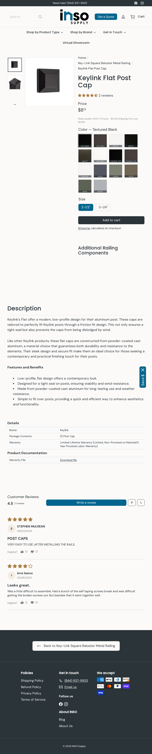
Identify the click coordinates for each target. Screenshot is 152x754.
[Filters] (132, 502)
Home (82, 58)
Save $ (142, 380)
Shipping (84, 228)
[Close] (142, 369)
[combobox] (26, 16)
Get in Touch (113, 32)
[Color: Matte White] (122, 267)
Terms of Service (33, 699)
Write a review (86, 503)
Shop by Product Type (43, 32)
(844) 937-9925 (77, 3)
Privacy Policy (31, 693)
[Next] (14, 103)
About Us (66, 726)
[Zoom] (49, 82)
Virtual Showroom (76, 43)
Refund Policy (31, 687)
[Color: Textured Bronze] (114, 267)
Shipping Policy (32, 680)
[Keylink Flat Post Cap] (111, 277)
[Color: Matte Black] (129, 267)
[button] (88, 95)
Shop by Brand (81, 32)
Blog (62, 719)
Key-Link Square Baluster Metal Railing (104, 63)
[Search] (40, 16)
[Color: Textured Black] (107, 267)
